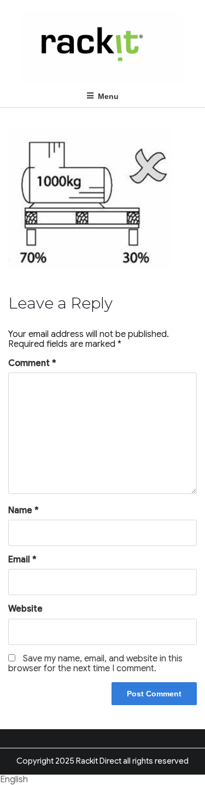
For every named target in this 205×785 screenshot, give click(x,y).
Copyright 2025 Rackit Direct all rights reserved (102, 761)
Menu (108, 96)
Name (23, 510)
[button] (102, 779)
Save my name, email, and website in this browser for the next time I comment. (95, 663)
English (14, 779)
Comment (32, 363)
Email (22, 560)
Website (25, 609)
